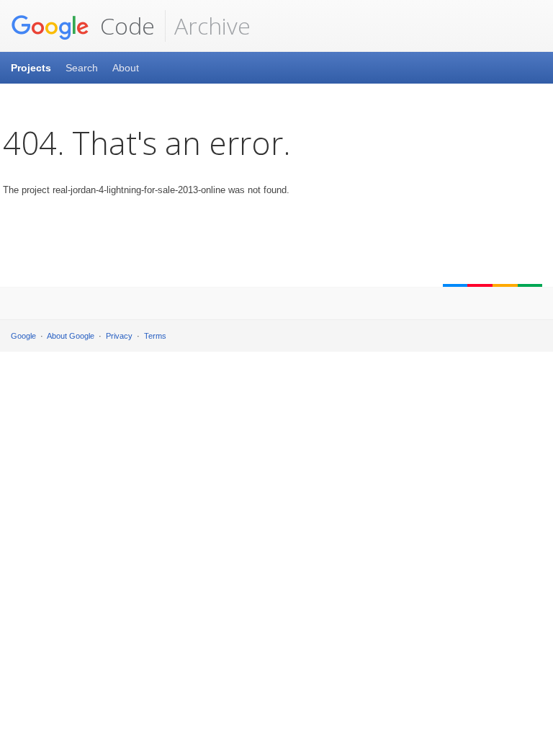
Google (23, 336)
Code (124, 25)
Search (82, 68)
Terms (155, 336)
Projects (31, 68)
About (125, 68)
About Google (70, 336)
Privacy (119, 336)
